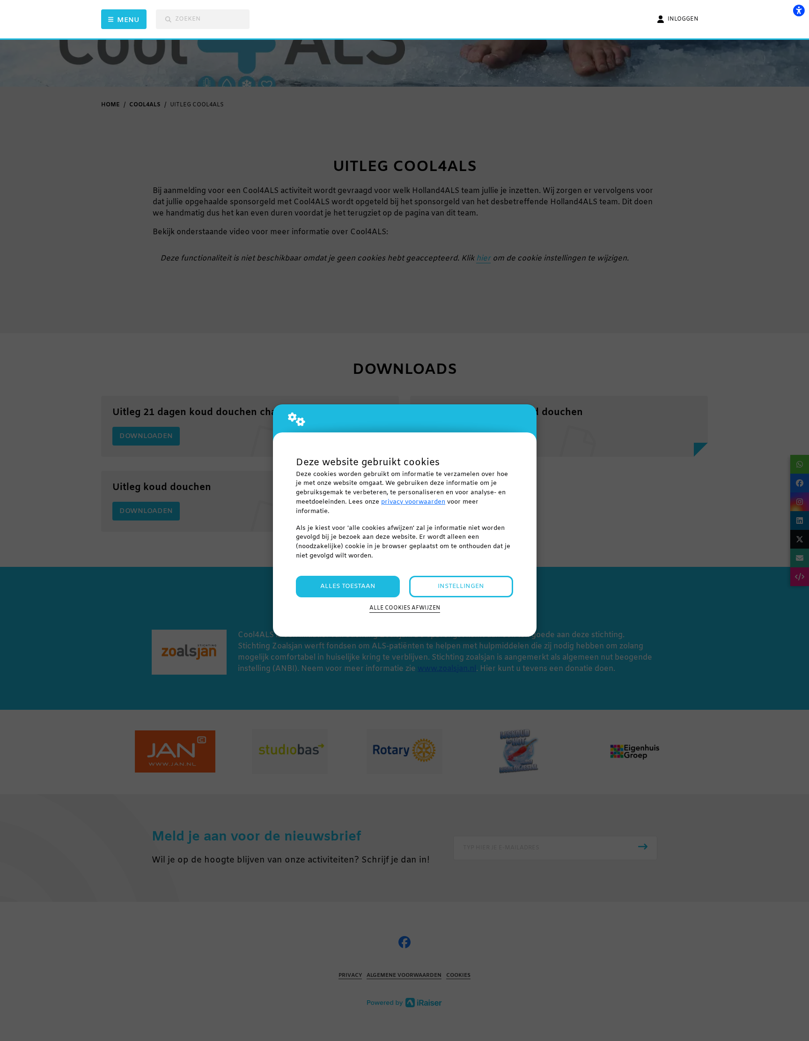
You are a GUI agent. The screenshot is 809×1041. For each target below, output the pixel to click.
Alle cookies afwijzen (404, 608)
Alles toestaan (347, 586)
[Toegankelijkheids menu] (798, 10)
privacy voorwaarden (413, 502)
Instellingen (461, 586)
